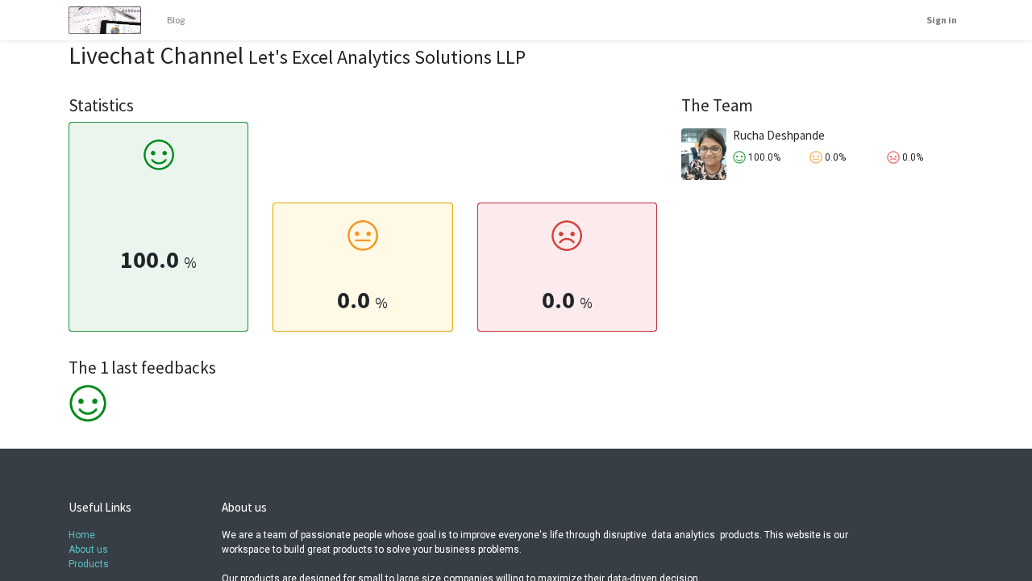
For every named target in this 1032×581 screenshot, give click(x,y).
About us (88, 549)
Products (89, 564)
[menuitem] (175, 20)
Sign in (941, 20)
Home (82, 535)
